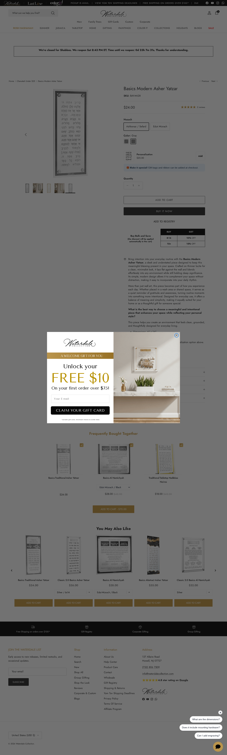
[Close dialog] (176, 335)
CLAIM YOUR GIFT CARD (80, 410)
